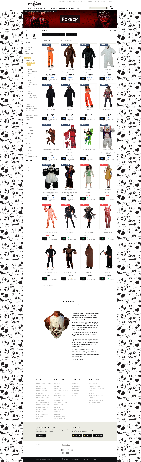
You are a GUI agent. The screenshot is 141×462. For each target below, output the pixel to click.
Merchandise (53, 8)
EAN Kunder (57, 397)
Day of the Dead (32, 95)
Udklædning (32, 11)
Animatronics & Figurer (31, 108)
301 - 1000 (30, 130)
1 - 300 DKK (30, 128)
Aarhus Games (40, 399)
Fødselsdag (92, 397)
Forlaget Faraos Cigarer (96, 401)
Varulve (29, 91)
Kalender (83, 1)
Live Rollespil (28, 47)
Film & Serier (31, 76)
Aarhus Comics (40, 401)
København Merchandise (42, 395)
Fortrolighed (57, 394)
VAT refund (57, 415)
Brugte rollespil (58, 404)
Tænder (28, 119)
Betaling (56, 387)
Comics (30, 8)
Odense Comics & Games (42, 397)
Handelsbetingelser (59, 395)
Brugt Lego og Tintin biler (61, 402)
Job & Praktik (93, 383)
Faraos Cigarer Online (42, 415)
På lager (29, 153)
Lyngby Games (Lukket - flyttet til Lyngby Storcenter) (42, 409)
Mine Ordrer (75, 392)
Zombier (29, 87)
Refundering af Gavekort (60, 416)
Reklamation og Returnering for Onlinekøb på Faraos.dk (61, 390)
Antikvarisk (38, 8)
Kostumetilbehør (30, 106)
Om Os (90, 399)
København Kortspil (41, 390)
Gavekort (97, 1)
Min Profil (74, 385)
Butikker (69, 1)
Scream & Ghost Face (31, 102)
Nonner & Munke (31, 78)
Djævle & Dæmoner (32, 84)
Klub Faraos (62, 1)
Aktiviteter (39, 416)
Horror (54, 11)
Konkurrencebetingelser (96, 395)
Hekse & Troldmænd (32, 71)
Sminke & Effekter (29, 51)
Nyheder (71, 8)
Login (110, 1)
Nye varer (30, 150)
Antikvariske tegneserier (61, 399)
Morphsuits (30, 93)
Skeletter (30, 73)
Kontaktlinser (29, 117)
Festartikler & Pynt (30, 111)
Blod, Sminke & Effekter (32, 115)
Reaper (29, 80)
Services (76, 379)
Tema (26, 56)
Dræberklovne (31, 67)
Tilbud (29, 147)
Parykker (28, 104)
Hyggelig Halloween (32, 98)
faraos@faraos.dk (100, 459)
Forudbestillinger (32, 156)
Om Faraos (94, 379)
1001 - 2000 (30, 133)
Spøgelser (30, 82)
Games (45, 8)
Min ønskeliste (104, 1)
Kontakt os (57, 383)
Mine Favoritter (76, 388)
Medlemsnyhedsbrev (94, 406)
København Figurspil (41, 388)
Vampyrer (30, 69)
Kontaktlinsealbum (59, 418)
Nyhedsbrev (75, 394)
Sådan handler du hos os (60, 413)
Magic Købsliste (58, 401)
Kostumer (27, 49)
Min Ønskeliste (76, 387)
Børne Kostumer (30, 60)
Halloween (38, 11)
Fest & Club (29, 113)
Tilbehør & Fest (29, 54)
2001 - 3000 (30, 136)
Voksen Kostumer (47, 11)
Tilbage (45, 30)
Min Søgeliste (75, 390)
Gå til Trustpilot (39, 445)
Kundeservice (90, 1)
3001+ (29, 139)
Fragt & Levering (58, 385)
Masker (28, 100)
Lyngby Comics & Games (42, 402)
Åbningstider (76, 1)
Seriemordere (31, 89)
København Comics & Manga (43, 383)
